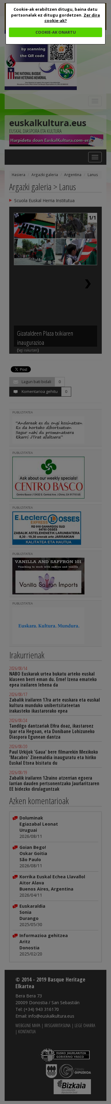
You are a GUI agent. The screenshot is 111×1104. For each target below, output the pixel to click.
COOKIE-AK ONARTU (55, 32)
